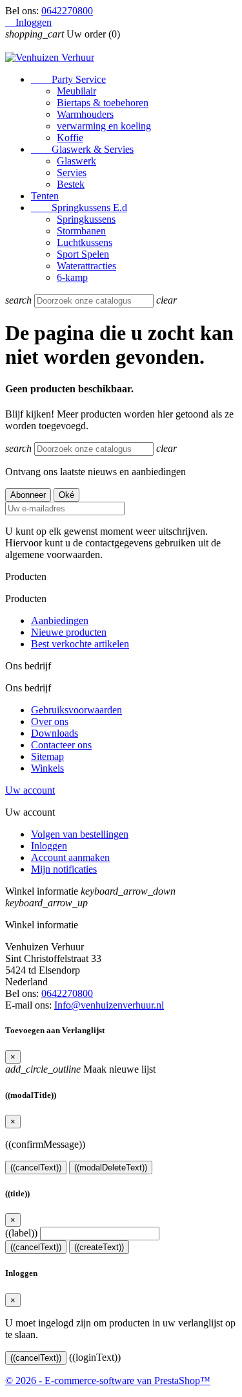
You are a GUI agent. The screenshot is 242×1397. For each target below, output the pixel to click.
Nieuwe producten (68, 632)
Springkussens (86, 219)
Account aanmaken (70, 857)
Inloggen (49, 845)
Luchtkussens (84, 242)
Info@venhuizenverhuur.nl (109, 1005)
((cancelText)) (35, 1167)
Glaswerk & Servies (82, 149)
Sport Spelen (83, 254)
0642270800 (67, 10)
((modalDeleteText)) (110, 1167)
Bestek (71, 184)
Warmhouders (85, 114)
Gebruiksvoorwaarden (76, 709)
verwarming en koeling (104, 125)
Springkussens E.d (79, 207)
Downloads (54, 733)
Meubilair (76, 90)
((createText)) (99, 1247)
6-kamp (72, 277)
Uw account (30, 790)
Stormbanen (81, 230)
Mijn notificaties (64, 869)
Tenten (45, 195)
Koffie (70, 137)
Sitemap (47, 756)
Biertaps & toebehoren (102, 102)
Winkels (47, 768)
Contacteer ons (61, 744)
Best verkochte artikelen (80, 643)
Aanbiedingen (59, 620)
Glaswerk (76, 160)
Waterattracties (86, 265)
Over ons (49, 721)
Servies (71, 172)
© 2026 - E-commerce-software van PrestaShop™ (107, 1380)
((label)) (21, 1232)
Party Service (68, 79)
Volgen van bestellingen (79, 834)
